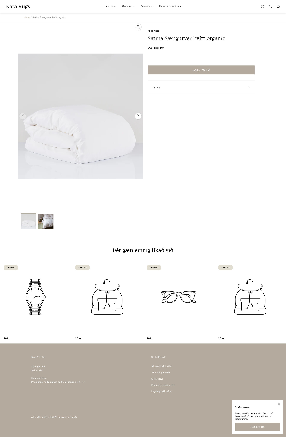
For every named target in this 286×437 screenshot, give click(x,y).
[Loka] (279, 403)
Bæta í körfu (201, 70)
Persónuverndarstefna (163, 385)
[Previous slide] (22, 116)
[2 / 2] (46, 221)
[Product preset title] (36, 297)
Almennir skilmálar (161, 366)
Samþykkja (258, 427)
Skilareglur (157, 378)
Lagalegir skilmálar (161, 391)
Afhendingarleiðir (160, 372)
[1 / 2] (28, 221)
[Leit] (270, 6)
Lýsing (156, 87)
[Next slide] (138, 116)
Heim (27, 17)
